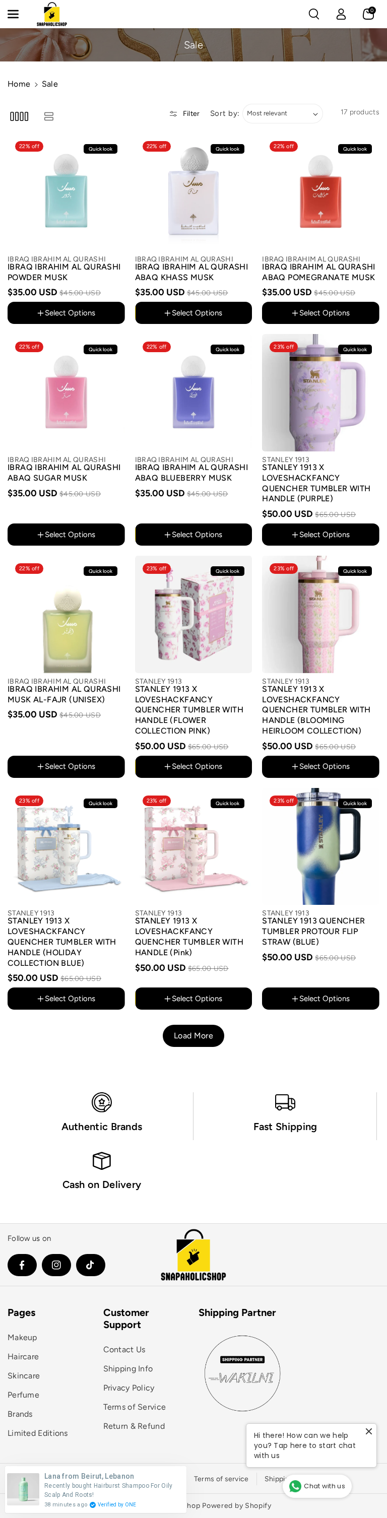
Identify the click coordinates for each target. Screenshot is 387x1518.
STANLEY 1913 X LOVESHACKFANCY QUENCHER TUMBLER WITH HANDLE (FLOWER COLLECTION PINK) (189, 710)
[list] (48, 116)
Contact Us (124, 1349)
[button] (19, 14)
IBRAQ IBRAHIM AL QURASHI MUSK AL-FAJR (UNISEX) (64, 694)
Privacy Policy (129, 1388)
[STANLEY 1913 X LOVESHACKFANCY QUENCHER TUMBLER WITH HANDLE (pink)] (193, 846)
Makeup (22, 1337)
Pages (21, 1312)
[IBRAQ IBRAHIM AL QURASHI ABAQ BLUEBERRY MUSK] (193, 392)
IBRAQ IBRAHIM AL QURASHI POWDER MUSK (64, 272)
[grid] (19, 116)
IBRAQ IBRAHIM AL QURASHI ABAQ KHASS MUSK (191, 272)
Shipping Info (128, 1368)
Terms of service (221, 1479)
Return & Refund (134, 1426)
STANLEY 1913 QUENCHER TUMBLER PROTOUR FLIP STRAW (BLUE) (313, 931)
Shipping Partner (237, 1312)
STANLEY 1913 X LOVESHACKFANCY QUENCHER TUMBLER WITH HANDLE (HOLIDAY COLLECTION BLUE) (62, 941)
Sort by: (225, 113)
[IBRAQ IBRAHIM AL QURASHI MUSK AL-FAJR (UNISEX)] (66, 614)
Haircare (23, 1356)
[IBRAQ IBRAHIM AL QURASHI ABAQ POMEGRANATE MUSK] (320, 192)
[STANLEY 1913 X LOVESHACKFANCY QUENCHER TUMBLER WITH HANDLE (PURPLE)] (320, 392)
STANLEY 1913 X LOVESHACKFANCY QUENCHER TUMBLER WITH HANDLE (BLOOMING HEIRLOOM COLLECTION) (316, 710)
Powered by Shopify (237, 1505)
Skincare (24, 1375)
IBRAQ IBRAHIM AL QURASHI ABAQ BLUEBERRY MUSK (191, 473)
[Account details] (341, 14)
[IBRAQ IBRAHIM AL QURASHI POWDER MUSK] (66, 192)
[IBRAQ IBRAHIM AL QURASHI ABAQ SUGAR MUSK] (66, 392)
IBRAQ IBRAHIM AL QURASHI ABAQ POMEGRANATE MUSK (318, 272)
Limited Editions (38, 1433)
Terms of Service (134, 1407)
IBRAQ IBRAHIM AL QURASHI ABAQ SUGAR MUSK (64, 473)
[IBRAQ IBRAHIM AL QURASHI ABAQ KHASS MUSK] (193, 192)
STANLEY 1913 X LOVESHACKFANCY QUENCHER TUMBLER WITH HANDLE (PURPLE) (316, 483)
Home (19, 84)
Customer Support (126, 1318)
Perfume (23, 1395)
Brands (20, 1414)
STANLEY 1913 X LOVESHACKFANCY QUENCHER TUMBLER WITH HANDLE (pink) (189, 936)
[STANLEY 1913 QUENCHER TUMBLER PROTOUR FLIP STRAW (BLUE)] (320, 846)
